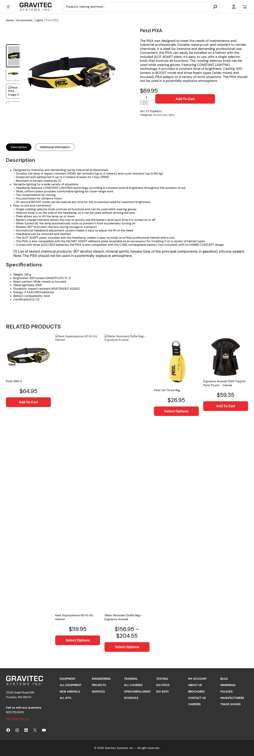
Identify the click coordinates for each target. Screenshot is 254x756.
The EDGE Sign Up (17, 719)
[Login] (233, 6)
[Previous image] (28, 74)
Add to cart (185, 99)
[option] (13, 73)
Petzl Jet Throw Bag (167, 390)
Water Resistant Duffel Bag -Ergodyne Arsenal (123, 617)
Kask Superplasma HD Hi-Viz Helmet (74, 617)
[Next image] (113, 74)
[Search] (215, 6)
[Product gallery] (71, 74)
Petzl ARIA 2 (14, 381)
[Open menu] (8, 6)
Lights (39, 20)
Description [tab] (19, 147)
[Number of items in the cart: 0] (245, 7)
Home (10, 20)
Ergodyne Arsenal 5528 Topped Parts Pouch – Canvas (224, 383)
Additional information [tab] (55, 147)
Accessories (24, 20)
